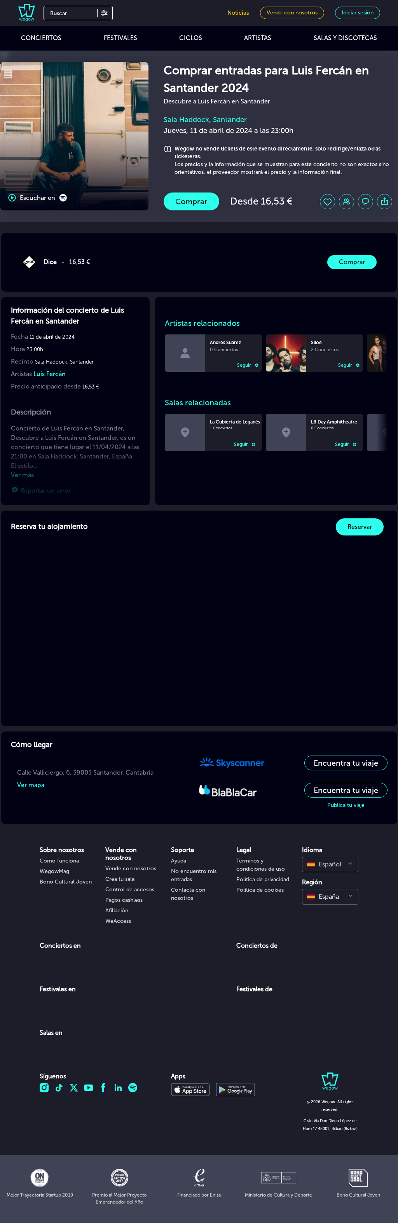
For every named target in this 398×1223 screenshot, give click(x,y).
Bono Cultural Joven (66, 881)
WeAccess (118, 921)
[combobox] (330, 864)
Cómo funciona (59, 860)
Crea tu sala (119, 879)
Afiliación (116, 910)
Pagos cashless (124, 900)
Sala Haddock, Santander (205, 119)
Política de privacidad (262, 879)
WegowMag (54, 871)
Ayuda (178, 860)
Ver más (22, 475)
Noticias (238, 12)
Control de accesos (129, 889)
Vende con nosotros (130, 868)
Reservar (359, 526)
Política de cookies (260, 890)
